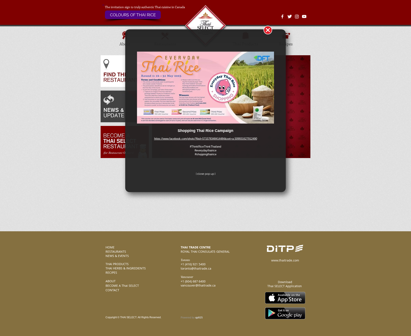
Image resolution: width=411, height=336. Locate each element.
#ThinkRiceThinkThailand (205, 146)
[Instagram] (296, 16)
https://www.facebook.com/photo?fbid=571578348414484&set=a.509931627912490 (205, 138)
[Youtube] (304, 16)
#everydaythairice (205, 150)
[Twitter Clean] (289, 16)
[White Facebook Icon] (282, 16)
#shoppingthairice (205, 154)
